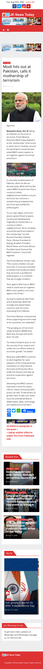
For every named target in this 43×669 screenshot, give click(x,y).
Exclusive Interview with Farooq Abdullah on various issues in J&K (21, 475)
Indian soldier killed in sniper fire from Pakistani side (20, 435)
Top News (7, 63)
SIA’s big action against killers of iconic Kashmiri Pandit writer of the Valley (20, 527)
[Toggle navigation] (8, 30)
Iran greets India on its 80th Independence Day (20, 604)
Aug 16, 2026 (13, 610)
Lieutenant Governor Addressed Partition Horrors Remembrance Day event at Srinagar (21, 500)
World (9, 599)
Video (17, 469)
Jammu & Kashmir (12, 493)
